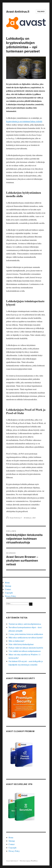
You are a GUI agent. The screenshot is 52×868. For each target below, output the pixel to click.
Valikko (41, 11)
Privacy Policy (10, 596)
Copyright (9, 592)
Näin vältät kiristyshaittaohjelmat (21, 644)
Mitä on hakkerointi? (16, 641)
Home (7, 582)
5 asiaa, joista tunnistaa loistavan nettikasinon (26, 634)
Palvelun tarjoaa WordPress (29, 861)
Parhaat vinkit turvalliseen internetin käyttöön (26, 647)
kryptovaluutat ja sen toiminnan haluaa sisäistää (24, 121)
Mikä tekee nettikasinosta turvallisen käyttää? (26, 637)
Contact (8, 589)
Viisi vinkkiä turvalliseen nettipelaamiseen (25, 651)
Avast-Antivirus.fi (17, 11)
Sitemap (8, 586)
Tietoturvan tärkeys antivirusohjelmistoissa (25, 624)
